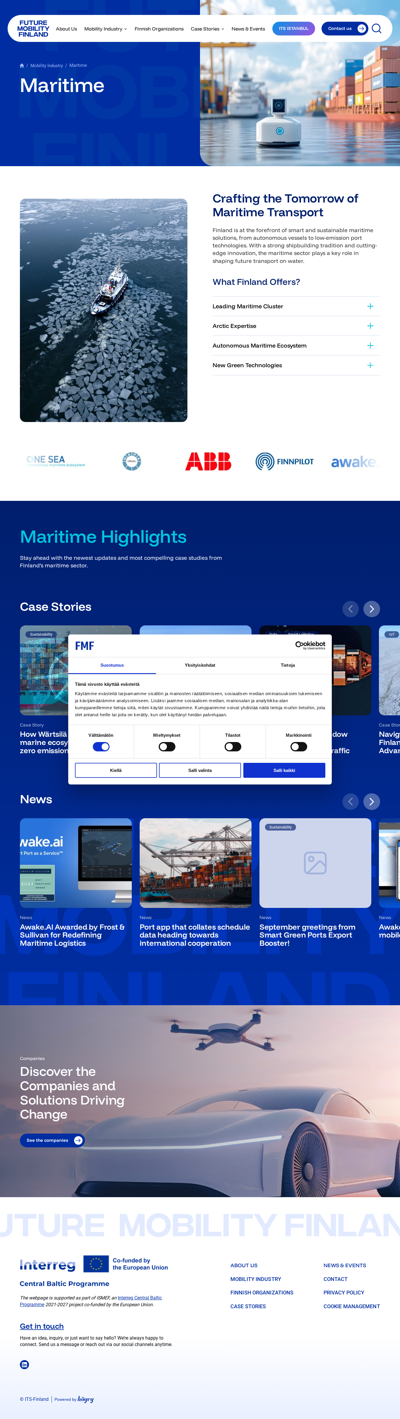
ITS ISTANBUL (294, 28)
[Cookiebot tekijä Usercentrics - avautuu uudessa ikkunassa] (299, 645)
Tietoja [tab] (288, 665)
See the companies (47, 1140)
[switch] (167, 746)
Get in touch (42, 1325)
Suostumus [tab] (112, 665)
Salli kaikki (284, 770)
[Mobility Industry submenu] (125, 28)
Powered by (74, 1399)
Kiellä (116, 770)
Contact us (340, 28)
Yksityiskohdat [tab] (200, 665)
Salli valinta (200, 770)
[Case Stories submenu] (222, 28)
